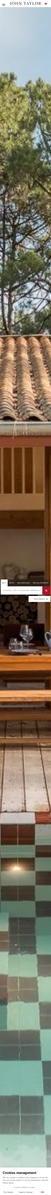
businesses (23, 583)
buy (4, 583)
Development (41, 583)
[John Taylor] (26, 3)
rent (12, 583)
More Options (39, 599)
